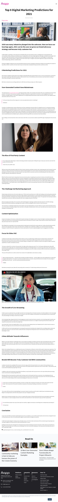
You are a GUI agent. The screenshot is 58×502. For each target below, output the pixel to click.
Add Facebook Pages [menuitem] (44, 480)
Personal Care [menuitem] (27, 476)
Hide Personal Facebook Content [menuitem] (47, 476)
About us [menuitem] (33, 476)
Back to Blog (5, 20)
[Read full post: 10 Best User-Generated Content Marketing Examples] (29, 447)
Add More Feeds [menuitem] (43, 474)
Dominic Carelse (29, 17)
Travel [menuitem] (25, 482)
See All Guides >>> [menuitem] (44, 490)
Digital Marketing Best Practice (8, 429)
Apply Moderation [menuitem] (44, 485)
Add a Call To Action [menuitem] (44, 481)
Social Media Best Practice (27, 429)
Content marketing (17, 429)
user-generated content (14, 92)
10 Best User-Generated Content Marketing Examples (29, 452)
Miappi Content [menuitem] (18, 474)
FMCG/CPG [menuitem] (26, 480)
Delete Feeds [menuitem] (43, 478)
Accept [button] (50, 499)
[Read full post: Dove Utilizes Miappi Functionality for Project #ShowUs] (47, 447)
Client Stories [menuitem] (34, 477)
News (33, 429)
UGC (21, 429)
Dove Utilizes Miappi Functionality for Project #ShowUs (46, 452)
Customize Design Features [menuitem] (46, 483)
